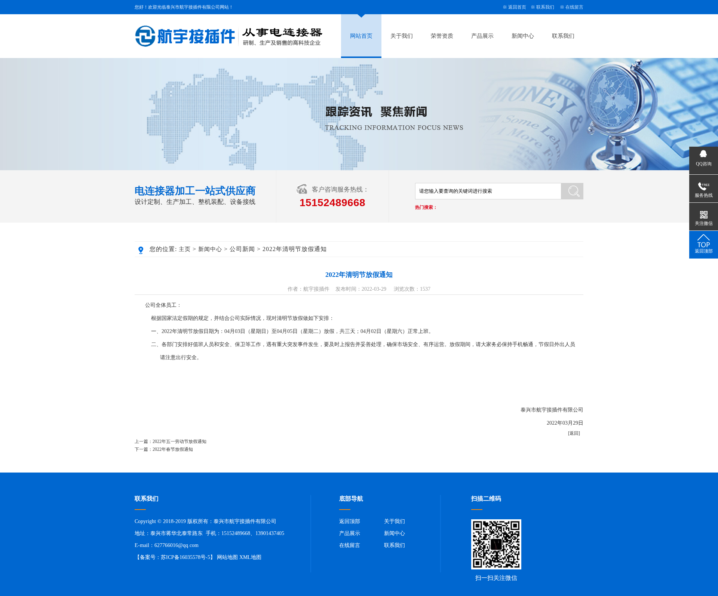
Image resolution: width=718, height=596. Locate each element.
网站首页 (361, 36)
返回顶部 (349, 521)
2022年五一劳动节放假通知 (179, 441)
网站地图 (227, 557)
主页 (185, 249)
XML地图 (250, 557)
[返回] (574, 433)
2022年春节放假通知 (173, 449)
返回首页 (517, 7)
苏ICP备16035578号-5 (185, 557)
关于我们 (401, 36)
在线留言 (574, 7)
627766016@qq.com (176, 545)
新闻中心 (523, 36)
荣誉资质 (442, 36)
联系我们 (545, 7)
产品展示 (482, 36)
